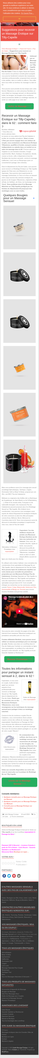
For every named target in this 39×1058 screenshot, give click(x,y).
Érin (35, 587)
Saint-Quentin (18, 917)
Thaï (9, 972)
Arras (21, 898)
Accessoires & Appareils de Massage (14, 989)
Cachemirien (6, 957)
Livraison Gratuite (7, 1014)
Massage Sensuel (8, 934)
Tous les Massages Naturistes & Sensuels (15, 976)
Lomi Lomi (5, 965)
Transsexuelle (18, 943)
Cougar (11, 943)
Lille (3, 915)
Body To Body (6, 954)
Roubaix (21, 915)
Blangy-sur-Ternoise (18, 589)
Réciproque (5, 970)
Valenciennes (6, 919)
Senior (4, 943)
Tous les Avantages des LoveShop (13, 1021)
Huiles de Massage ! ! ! (19, 106)
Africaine (19, 941)
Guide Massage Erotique (11, 814)
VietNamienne (14, 938)
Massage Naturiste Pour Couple (12, 968)
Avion (30, 900)
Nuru (3, 974)
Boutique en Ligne (8, 1037)
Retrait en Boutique (8, 1018)
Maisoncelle (21, 587)
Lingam (4, 963)
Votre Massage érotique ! (10, 49)
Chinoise (29, 936)
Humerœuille (6, 589)
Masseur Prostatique (8, 1000)
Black (13, 941)
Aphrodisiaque (6, 952)
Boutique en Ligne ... (21, 852)
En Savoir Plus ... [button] (27, 13)
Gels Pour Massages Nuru (10, 994)
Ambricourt (29, 587)
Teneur (9, 587)
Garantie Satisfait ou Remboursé (12, 1012)
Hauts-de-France (25, 49)
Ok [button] (19, 19)
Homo (28, 943)
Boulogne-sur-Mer (13, 898)
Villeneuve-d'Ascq (7, 917)
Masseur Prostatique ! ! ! (19, 659)
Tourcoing (14, 915)
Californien (5, 959)
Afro (23, 941)
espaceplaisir (9, 551)
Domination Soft (7, 961)
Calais (4, 898)
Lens (30, 898)
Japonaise (5, 941)
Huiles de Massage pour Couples (13, 996)
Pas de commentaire (18, 816)
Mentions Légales (7, 1041)
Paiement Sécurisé (8, 1016)
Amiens (7, 915)
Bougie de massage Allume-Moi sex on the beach (19, 456)
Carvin (4, 902)
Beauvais (27, 917)
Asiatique (23, 936)
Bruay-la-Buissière (22, 900)
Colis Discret (6, 1010)
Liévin (25, 898)
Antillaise (30, 941)
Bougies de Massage (9, 991)
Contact (4, 1039)
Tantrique (5, 972)
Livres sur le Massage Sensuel (12, 998)
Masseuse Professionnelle (10, 936)
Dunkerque (28, 915)
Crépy (14, 587)
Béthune (12, 900)
